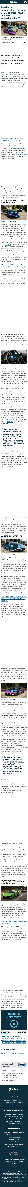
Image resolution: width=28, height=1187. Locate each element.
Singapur (17, 1121)
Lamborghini (5, 74)
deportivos (8, 244)
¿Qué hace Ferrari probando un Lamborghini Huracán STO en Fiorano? (13, 1037)
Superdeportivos (20, 1053)
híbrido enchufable (16, 148)
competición (6, 562)
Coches (7, 1102)
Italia (20, 1116)
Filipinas (7, 1114)
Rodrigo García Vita (8, 39)
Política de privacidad (13, 1135)
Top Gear (14, 1163)
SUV (18, 152)
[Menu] (2, 2)
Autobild (5, 1159)
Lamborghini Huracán (13, 146)
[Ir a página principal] (14, 2)
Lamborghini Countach (9, 1080)
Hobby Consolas (18, 1161)
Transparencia (13, 1139)
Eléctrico (20, 1100)
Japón (5, 1118)
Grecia (20, 1114)
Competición (4, 1053)
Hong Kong (8, 1116)
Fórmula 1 (10, 421)
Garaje (14, 1100)
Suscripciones (19, 1144)
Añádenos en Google (8, 42)
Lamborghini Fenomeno (15, 1073)
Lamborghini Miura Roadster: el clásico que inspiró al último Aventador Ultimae (14, 1041)
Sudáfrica (11, 1123)
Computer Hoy (8, 1161)
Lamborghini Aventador (9, 1077)
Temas (14, 1105)
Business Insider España (17, 1159)
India (15, 1116)
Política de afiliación (13, 1141)
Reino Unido (9, 1121)
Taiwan (18, 1123)
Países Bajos (19, 1118)
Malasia (11, 1118)
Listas (13, 1102)
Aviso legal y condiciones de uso (13, 1132)
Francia (14, 1114)
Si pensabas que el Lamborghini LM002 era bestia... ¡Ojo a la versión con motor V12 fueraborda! (14, 598)
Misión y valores (8, 1144)
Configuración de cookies (14, 1146)
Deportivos (4, 37)
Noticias (19, 1102)
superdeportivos (20, 83)
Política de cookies (13, 1137)
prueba (11, 1053)
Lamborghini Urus (21, 154)
